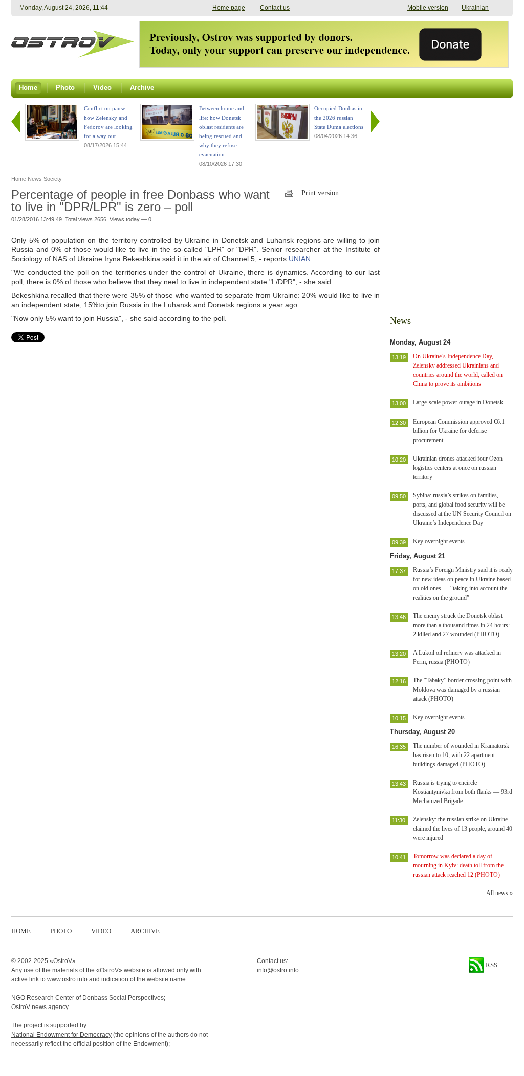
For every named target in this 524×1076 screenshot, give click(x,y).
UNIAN (300, 259)
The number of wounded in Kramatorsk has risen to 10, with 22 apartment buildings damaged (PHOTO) (461, 755)
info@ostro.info (278, 970)
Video (101, 931)
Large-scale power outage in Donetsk (458, 402)
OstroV (62, 961)
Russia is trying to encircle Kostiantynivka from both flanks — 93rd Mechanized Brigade (462, 792)
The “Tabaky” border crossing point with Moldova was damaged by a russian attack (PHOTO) (462, 689)
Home (21, 931)
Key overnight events (439, 541)
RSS (490, 965)
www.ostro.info (67, 979)
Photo (61, 931)
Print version (320, 193)
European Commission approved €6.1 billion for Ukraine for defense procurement (459, 431)
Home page (228, 7)
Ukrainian (475, 7)
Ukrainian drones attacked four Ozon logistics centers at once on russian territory (458, 467)
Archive (145, 931)
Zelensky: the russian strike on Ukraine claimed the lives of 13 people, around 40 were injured (462, 828)
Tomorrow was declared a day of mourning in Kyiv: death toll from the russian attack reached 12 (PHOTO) (458, 865)
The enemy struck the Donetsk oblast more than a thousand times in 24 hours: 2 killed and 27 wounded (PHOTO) (461, 625)
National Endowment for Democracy (61, 1034)
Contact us (275, 7)
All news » (499, 893)
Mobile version (427, 7)
